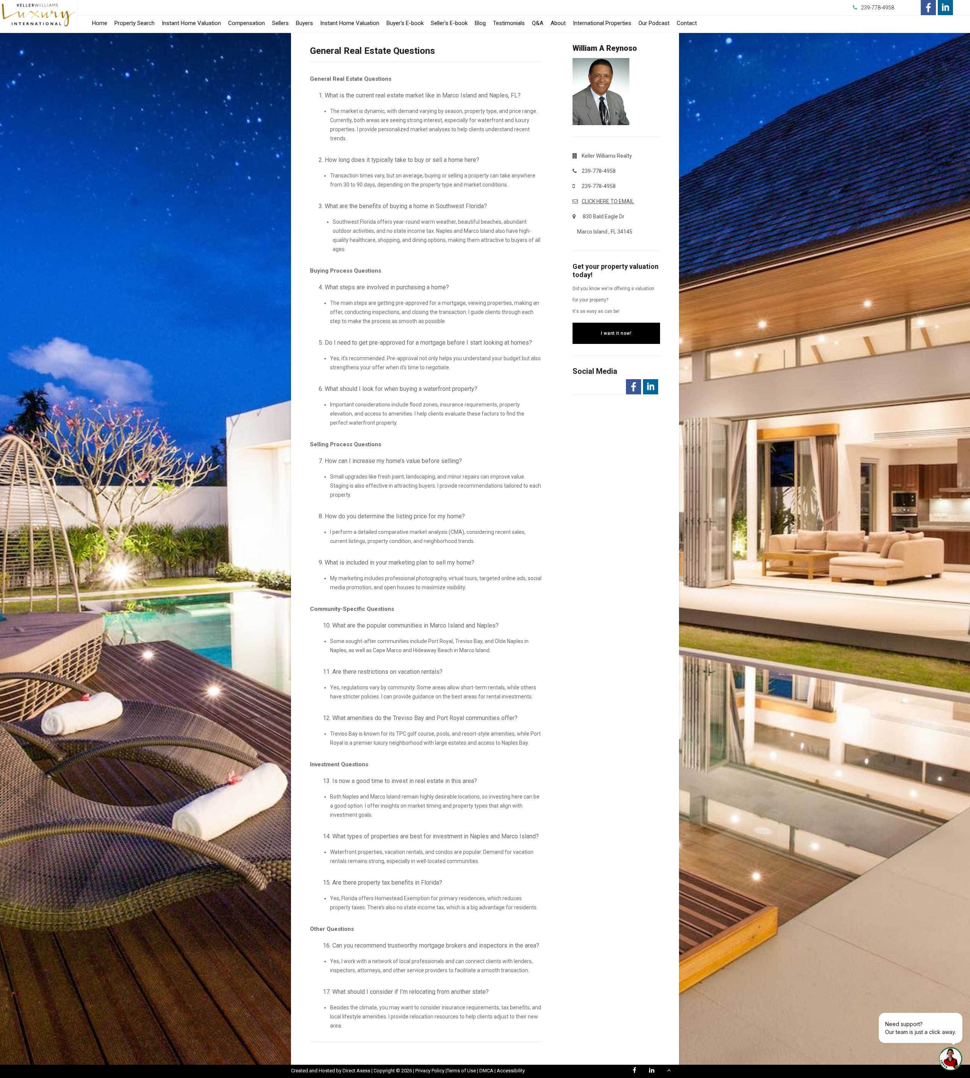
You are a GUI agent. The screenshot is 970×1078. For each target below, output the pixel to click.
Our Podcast (654, 23)
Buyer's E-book (405, 23)
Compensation (246, 23)
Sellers (280, 23)
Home (99, 23)
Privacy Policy (429, 1070)
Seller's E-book (449, 23)
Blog (480, 23)
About (558, 23)
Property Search (134, 23)
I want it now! (616, 333)
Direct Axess (356, 1070)
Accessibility (511, 1070)
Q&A (537, 23)
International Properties (602, 23)
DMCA (486, 1070)
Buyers (304, 23)
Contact (687, 23)
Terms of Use (461, 1070)
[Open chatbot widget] (950, 1058)
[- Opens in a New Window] (928, 7)
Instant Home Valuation (191, 23)
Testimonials (509, 23)
